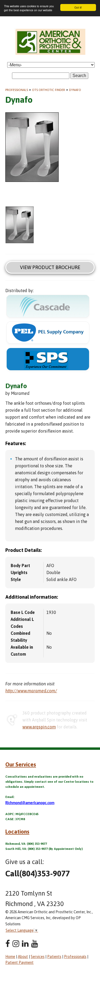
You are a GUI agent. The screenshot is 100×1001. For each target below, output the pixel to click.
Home (10, 956)
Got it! (78, 7)
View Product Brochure (50, 267)
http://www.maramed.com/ (31, 690)
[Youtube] (34, 943)
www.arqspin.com (39, 726)
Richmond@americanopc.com (29, 803)
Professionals (16, 90)
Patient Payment (19, 962)
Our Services (20, 764)
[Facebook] (7, 943)
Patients (54, 956)
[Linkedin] (25, 943)
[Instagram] (16, 943)
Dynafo (75, 90)
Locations (17, 831)
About (23, 956)
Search (79, 75)
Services (38, 956)
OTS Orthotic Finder (48, 90)
